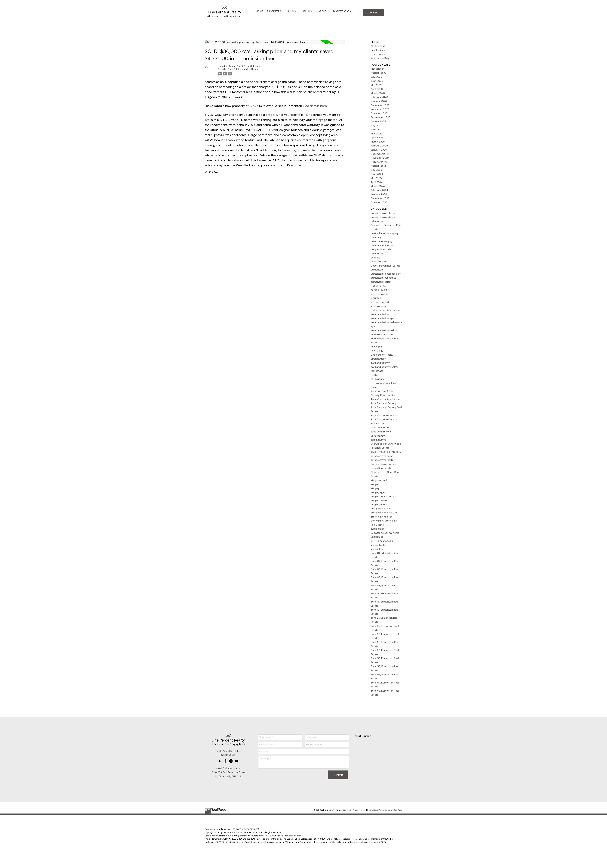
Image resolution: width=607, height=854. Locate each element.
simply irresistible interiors (386, 451)
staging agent (379, 492)
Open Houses (378, 54)
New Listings (378, 50)
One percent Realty (382, 354)
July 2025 (376, 125)
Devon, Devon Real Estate (385, 265)
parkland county (380, 362)
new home (377, 346)
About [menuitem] (322, 11)
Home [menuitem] (259, 11)
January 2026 (379, 101)
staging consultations (383, 496)
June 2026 (377, 81)
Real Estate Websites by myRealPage (384, 810)
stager (374, 484)
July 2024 (376, 170)
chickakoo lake (379, 261)
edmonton (377, 269)
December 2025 (380, 105)
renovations (378, 379)
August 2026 (378, 73)
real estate (377, 371)
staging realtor (379, 500)
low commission (380, 314)
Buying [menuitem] (292, 11)
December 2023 (380, 198)
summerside (378, 528)
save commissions (381, 431)
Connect (373, 12)
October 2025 (379, 113)
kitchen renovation (381, 302)
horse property (380, 290)
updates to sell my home (385, 532)
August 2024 (378, 166)
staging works (379, 504)
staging (375, 488)
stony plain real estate (384, 512)
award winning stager (383, 213)
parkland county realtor (384, 367)
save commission (380, 427)
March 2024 (378, 186)
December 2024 (380, 153)
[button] (373, 12)
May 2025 (376, 133)
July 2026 (376, 76)
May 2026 (376, 85)
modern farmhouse (382, 334)
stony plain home (381, 508)
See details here (315, 106)
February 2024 (379, 190)
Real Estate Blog (380, 58)
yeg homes (377, 536)
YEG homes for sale (382, 541)
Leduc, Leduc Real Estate (385, 310)
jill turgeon (377, 298)
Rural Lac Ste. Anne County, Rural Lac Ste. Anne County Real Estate (385, 395)
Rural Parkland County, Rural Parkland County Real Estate (386, 407)
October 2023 (379, 202)
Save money (378, 435)
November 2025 (380, 109)
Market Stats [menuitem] (342, 11)
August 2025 (378, 121)
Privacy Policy (359, 810)
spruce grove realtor (383, 460)
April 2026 (377, 89)
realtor (375, 375)
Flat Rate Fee (378, 286)
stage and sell (379, 480)
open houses (378, 358)
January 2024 (379, 194)
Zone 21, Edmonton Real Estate (243, 69)
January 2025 (379, 149)
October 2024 (379, 162)
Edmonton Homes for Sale (386, 273)
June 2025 (377, 129)
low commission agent (383, 318)
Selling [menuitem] (307, 11)
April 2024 (377, 182)
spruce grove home (382, 456)
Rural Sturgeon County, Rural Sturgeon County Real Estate (384, 419)
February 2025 (379, 145)
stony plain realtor (381, 516)
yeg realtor (377, 549)
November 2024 (380, 157)
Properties (274, 11)
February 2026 (379, 97)
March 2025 (378, 141)
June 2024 (377, 174)
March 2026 (378, 93)
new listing (377, 350)
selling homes (378, 439)
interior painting (380, 294)
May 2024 (377, 178)
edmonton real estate (383, 277)
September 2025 (380, 117)
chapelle (375, 257)
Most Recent (378, 68)
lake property (378, 306)
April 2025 (377, 137)
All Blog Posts (378, 46)
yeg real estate (379, 545)
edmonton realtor (381, 281)
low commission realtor (384, 330)
